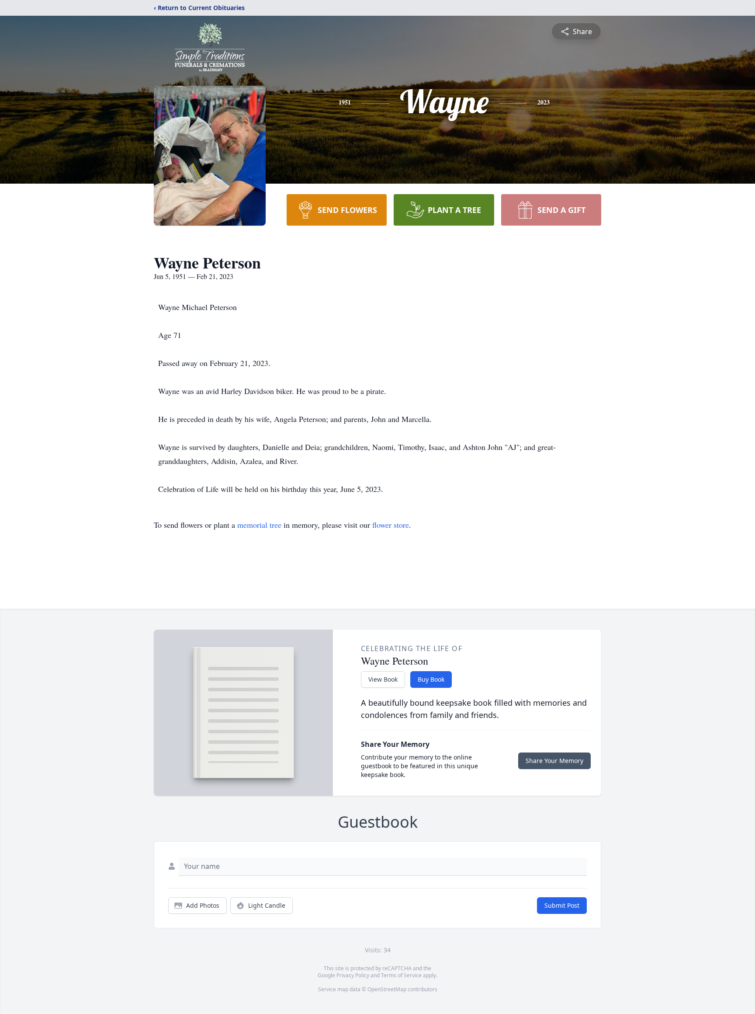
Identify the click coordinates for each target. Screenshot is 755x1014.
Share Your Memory (554, 760)
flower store (390, 524)
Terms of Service (401, 975)
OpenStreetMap (386, 989)
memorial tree (259, 524)
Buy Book (431, 679)
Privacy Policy (352, 975)
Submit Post (561, 905)
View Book (383, 679)
